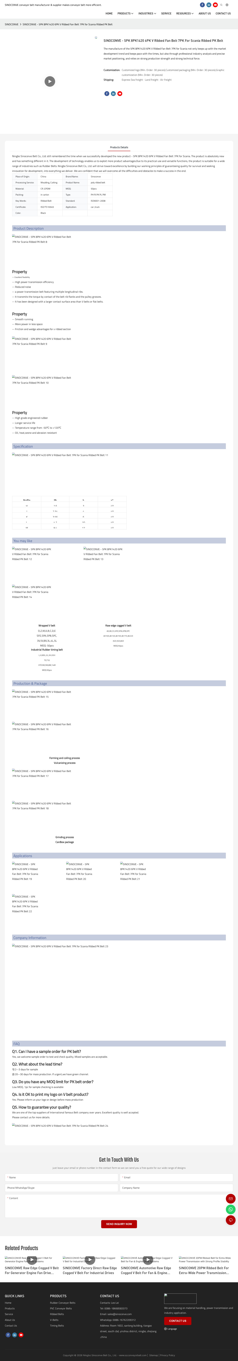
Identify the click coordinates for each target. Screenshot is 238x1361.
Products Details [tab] (119, 147)
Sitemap (153, 1355)
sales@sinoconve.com (120, 1314)
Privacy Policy (167, 1355)
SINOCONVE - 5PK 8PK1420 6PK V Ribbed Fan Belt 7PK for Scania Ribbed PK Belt (68, 24)
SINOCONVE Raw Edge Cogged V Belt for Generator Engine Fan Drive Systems (32, 1270)
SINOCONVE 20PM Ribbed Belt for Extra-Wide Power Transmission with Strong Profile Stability (204, 1270)
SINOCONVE (11, 24)
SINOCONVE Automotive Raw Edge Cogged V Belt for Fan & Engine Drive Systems (146, 1270)
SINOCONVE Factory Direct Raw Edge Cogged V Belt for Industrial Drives (90, 1270)
